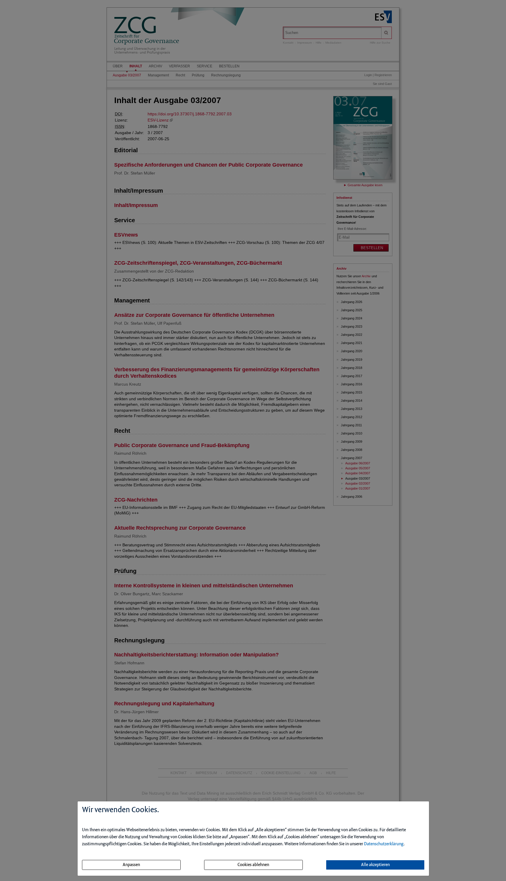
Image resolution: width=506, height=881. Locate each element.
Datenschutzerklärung (384, 844)
